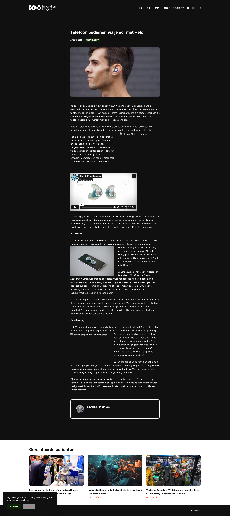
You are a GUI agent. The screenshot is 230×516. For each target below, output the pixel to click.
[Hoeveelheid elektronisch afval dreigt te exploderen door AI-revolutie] (115, 470)
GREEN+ (167, 8)
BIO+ (141, 8)
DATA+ (157, 8)
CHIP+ (149, 8)
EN (193, 8)
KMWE (129, 372)
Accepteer (14, 506)
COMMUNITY (178, 8)
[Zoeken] (200, 8)
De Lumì (135, 337)
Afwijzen (28, 506)
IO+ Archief (196, 511)
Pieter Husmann (119, 113)
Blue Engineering (114, 372)
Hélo (124, 119)
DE (188, 8)
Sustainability (92, 40)
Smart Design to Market (113, 369)
